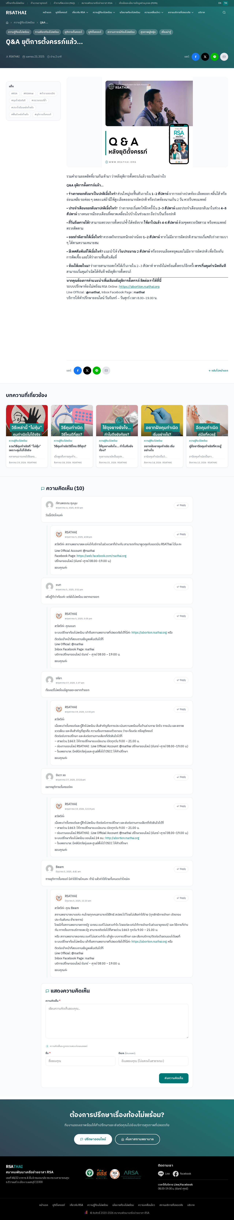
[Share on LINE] (215, 57)
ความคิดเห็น (53, 1001)
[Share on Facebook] (196, 57)
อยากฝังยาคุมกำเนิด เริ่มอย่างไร (159, 448)
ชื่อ (48, 1053)
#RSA (14, 93)
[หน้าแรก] (7, 22)
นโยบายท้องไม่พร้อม (130, 12)
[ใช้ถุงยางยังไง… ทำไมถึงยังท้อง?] (117, 420)
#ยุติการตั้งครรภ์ (43, 114)
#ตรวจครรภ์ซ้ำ (39, 100)
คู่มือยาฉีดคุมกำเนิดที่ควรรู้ (205, 446)
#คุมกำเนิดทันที (18, 100)
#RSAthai (28, 93)
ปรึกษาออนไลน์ (95, 1139)
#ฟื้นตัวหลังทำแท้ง (20, 114)
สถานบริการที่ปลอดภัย (179, 12)
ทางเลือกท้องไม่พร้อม (47, 32)
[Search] (224, 12)
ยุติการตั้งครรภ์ (73, 32)
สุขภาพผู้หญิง (148, 32)
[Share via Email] (224, 57)
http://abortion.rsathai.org (122, 838)
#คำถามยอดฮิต (47, 93)
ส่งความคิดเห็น (174, 1078)
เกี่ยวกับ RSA (78, 12)
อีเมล (126, 1053)
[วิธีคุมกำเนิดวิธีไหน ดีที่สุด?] (72, 420)
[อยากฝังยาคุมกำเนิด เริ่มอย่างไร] (162, 420)
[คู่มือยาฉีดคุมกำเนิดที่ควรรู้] (207, 420)
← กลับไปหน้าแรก (218, 371)
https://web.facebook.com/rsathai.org (102, 556)
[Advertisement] (33, 143)
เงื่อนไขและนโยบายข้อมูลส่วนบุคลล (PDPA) (138, 3)
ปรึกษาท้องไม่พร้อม (15, 3)
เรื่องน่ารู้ (166, 32)
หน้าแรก (47, 12)
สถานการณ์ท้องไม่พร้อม (121, 32)
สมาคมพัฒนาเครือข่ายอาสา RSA (97, 3)
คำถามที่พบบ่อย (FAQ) (64, 3)
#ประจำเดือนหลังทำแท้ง (22, 107)
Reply (183, 505)
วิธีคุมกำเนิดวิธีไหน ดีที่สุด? (70, 446)
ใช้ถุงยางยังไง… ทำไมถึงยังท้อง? (116, 448)
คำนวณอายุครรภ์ (39, 3)
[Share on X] (205, 57)
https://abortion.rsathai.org (139, 286)
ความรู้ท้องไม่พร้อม (102, 12)
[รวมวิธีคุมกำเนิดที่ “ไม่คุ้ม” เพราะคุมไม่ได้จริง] (27, 420)
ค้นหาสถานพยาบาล (140, 1139)
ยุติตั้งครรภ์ (62, 12)
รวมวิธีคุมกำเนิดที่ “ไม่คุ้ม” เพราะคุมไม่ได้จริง (25, 448)
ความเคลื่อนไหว (152, 12)
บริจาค (201, 12)
